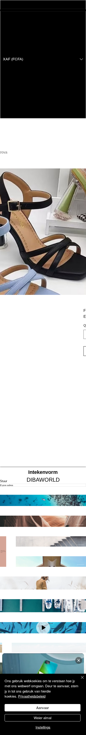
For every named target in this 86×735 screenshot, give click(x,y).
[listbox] (43, 59)
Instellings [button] (43, 727)
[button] (43, 59)
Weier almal (42, 717)
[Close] (79, 680)
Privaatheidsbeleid (31, 696)
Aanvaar (42, 707)
